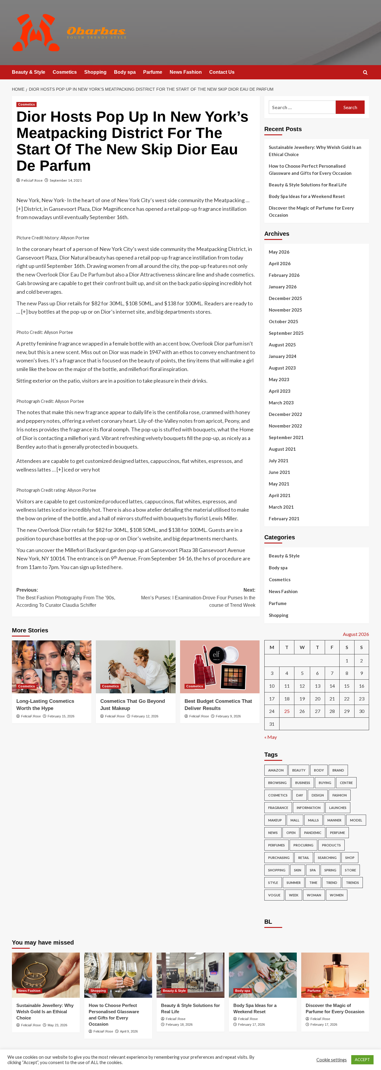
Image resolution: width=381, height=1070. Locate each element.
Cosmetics (65, 72)
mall (295, 820)
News (273, 833)
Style (273, 882)
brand (338, 770)
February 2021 (284, 518)
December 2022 (285, 414)
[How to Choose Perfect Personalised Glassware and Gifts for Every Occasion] (118, 975)
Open (291, 833)
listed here (109, 567)
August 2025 (282, 344)
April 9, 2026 (129, 1031)
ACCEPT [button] (362, 1059)
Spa (313, 870)
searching (327, 858)
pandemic (312, 833)
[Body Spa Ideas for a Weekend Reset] (263, 975)
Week (293, 895)
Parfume (152, 72)
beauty (298, 770)
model (356, 820)
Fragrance (278, 808)
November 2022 (285, 425)
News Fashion (186, 72)
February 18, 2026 (179, 1024)
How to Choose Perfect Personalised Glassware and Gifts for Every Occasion (310, 169)
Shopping (95, 72)
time (313, 882)
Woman (314, 895)
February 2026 (284, 275)
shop (350, 858)
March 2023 (281, 402)
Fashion (339, 795)
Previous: (65, 597)
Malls (313, 820)
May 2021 (279, 483)
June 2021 (279, 472)
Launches (337, 808)
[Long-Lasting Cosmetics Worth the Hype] (51, 666)
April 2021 (280, 495)
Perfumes (276, 845)
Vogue (274, 895)
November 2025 (285, 309)
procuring (303, 845)
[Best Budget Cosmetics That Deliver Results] (220, 666)
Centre (346, 783)
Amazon (276, 770)
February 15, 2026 (61, 716)
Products (331, 845)
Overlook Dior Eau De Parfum (70, 274)
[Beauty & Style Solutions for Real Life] (190, 975)
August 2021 (282, 449)
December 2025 (285, 298)
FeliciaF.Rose (32, 180)
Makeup (275, 820)
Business (302, 783)
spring (330, 870)
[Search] (365, 72)
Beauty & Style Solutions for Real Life (308, 184)
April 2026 (280, 263)
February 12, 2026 (145, 716)
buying (325, 783)
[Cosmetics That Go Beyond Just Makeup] (135, 666)
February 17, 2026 (251, 1024)
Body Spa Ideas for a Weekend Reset (307, 196)
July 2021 (278, 460)
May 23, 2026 (57, 1025)
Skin (297, 870)
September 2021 (286, 437)
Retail (303, 858)
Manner (334, 820)
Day (299, 795)
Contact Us (222, 72)
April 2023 (280, 391)
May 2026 (279, 251)
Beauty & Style (28, 72)
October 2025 (283, 321)
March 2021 (281, 507)
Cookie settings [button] (331, 1059)
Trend (331, 882)
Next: (198, 597)
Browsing (277, 783)
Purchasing (279, 858)
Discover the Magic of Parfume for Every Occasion (311, 211)
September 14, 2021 (66, 180)
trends (352, 882)
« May (270, 737)
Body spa (125, 72)
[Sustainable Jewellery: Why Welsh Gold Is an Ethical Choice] (46, 975)
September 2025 (286, 333)
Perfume (337, 833)
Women (336, 895)
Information (309, 808)
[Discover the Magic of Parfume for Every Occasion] (335, 975)
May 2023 (279, 379)
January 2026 (282, 286)
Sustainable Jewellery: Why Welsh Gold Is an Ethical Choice (315, 150)
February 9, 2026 (228, 716)
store (350, 870)
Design (318, 795)
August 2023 (282, 367)
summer (294, 882)
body (319, 770)
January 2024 (282, 356)
